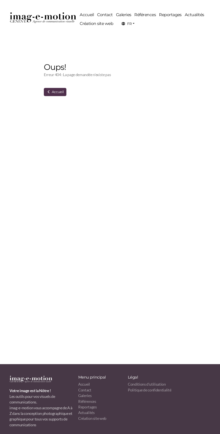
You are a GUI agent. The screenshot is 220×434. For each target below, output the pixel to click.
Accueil (57, 92)
